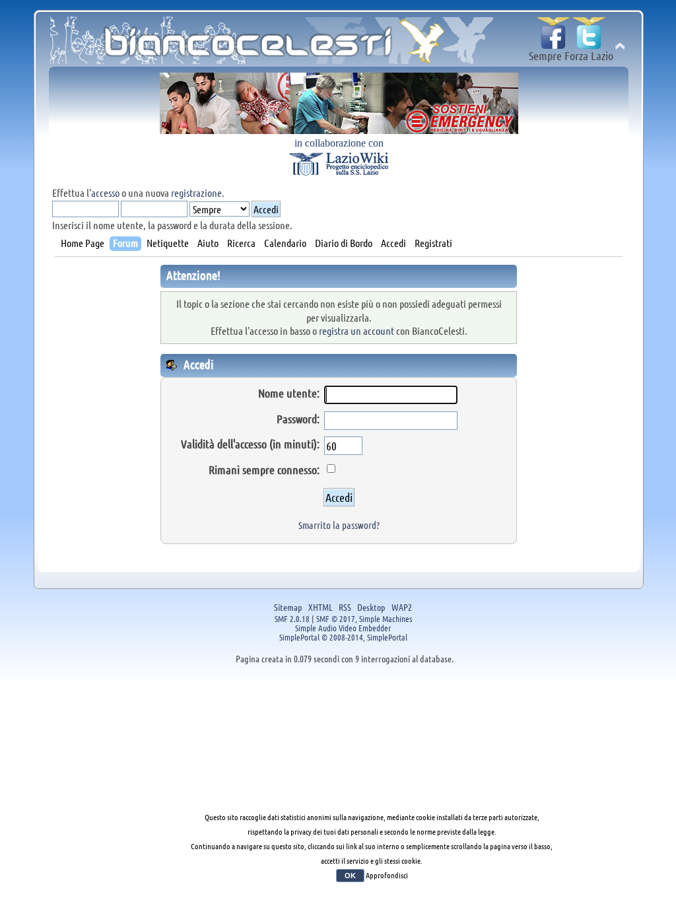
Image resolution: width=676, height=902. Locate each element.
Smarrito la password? (339, 525)
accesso (105, 192)
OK (350, 876)
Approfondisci (387, 875)
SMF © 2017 (335, 618)
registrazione (196, 192)
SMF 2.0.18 (292, 618)
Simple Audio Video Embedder (343, 627)
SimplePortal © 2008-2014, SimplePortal (343, 636)
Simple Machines (385, 618)
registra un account (356, 330)
